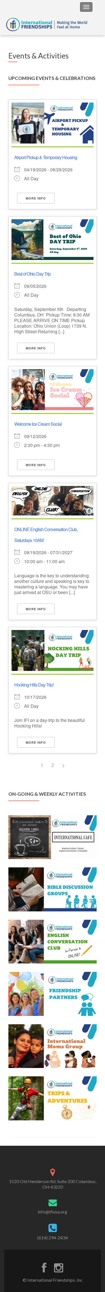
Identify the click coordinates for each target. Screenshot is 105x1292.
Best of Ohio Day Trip (32, 274)
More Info (36, 198)
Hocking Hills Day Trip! (33, 685)
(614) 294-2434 (52, 1237)
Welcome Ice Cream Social (38, 424)
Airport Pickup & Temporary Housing (45, 157)
